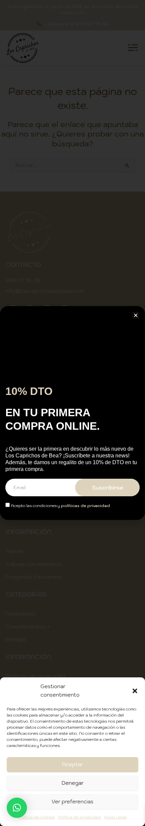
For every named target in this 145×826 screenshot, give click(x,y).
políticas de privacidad (85, 505)
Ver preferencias (72, 801)
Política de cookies (36, 817)
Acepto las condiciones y (60, 505)
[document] (72, 413)
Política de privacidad (79, 817)
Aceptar (72, 764)
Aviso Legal (115, 817)
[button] (135, 690)
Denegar (73, 783)
